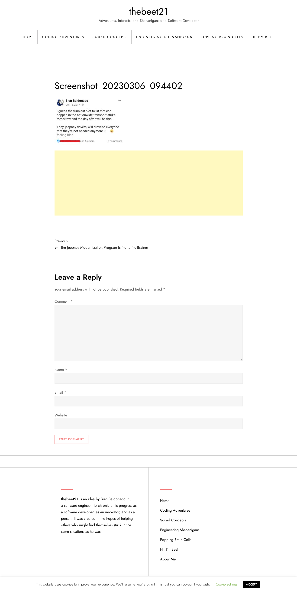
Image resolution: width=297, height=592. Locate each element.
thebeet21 (148, 11)
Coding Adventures (63, 37)
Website (61, 415)
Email (60, 392)
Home (28, 37)
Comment (64, 301)
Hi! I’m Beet (263, 37)
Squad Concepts (110, 37)
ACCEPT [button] (251, 584)
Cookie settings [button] (226, 584)
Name (61, 369)
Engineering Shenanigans (164, 37)
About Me (168, 559)
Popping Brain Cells (222, 37)
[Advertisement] (149, 183)
